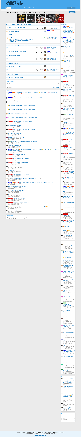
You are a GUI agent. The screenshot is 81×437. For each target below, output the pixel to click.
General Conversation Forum (16, 77)
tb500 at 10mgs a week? (68, 363)
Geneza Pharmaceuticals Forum (15, 38)
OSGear (55, 38)
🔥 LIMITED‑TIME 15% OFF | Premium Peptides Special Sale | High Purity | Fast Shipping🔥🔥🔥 (28, 206)
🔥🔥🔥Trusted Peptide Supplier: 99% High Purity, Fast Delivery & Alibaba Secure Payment (28, 97)
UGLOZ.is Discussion (28, 37)
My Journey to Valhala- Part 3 (53, 51)
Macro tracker (49, 54)
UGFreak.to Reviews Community (16, 39)
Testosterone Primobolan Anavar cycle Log (19, 162)
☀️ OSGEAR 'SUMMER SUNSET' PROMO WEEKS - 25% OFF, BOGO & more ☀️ (23, 105)
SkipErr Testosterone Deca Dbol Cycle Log (19, 158)
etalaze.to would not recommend (14, 125)
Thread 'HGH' (65, 403)
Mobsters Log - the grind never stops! (18, 202)
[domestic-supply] (31, 18)
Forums (8, 7)
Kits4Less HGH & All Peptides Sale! (15, 145)
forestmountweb (56, 87)
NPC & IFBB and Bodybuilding (16, 66)
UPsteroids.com (13, 41)
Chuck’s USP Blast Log (12, 210)
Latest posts (9, 90)
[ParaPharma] (59, 18)
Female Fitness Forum (14, 59)
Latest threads (64, 242)
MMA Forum (12, 70)
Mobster (53, 66)
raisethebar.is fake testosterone (66, 339)
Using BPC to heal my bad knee (14, 133)
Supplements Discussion (14, 48)
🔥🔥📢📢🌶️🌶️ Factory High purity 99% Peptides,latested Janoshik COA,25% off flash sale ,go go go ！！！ (32, 182)
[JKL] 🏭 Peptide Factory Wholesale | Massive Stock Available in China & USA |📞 (24, 178)
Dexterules (53, 70)
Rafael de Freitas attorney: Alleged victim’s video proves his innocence (59, 69)
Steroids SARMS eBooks (29, 7)
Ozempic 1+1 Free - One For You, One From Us (69, 351)
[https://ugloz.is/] (21, 18)
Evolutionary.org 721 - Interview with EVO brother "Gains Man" (22, 141)
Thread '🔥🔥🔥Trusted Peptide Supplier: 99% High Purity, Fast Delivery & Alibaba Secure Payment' (68, 380)
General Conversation (12, 74)
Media (13, 7)
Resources (19, 7)
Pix (8, 166)
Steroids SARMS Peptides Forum (17, 27)
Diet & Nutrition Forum (14, 55)
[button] (15, 8)
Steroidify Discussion (29, 39)
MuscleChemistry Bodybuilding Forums (17, 45)
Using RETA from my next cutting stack (16, 190)
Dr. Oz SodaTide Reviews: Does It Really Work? (17, 113)
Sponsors (11, 34)
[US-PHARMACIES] (40, 18)
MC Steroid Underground (15, 31)
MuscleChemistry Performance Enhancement (18, 24)
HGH (9, 194)
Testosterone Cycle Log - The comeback (18, 174)
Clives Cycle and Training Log (16, 154)
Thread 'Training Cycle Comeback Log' (67, 407)
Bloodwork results (11, 170)
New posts (7, 9)
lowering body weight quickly (52, 58)
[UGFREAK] (50, 18)
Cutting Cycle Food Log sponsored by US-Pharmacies (21, 129)
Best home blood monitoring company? (54, 27)
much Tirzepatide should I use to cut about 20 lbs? (68, 333)
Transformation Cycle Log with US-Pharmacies (20, 121)
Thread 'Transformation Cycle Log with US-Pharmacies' (68, 387)
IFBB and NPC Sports (12, 63)
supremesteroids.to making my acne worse (17, 186)
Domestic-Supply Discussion (15, 35)
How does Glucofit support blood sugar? (16, 137)
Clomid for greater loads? (51, 47)
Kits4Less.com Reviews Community (22, 40)
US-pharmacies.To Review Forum (16, 37)
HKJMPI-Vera (56, 31)
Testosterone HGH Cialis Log (16, 198)
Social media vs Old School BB (52, 65)
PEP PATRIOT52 (54, 52)
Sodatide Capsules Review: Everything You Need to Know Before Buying (22, 117)
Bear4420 (55, 28)
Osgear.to (12, 40)
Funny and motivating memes (52, 76)
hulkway (52, 48)
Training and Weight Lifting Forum (17, 51)
